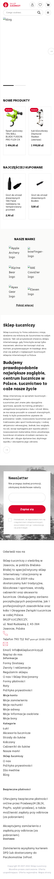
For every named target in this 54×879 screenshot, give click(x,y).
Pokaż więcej (24, 305)
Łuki (6, 728)
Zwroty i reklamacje (17, 667)
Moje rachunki (13, 705)
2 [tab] (20, 85)
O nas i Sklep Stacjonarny (20, 677)
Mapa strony (44, 872)
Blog (6, 774)
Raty (6, 686)
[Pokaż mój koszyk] (48, 5)
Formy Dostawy (13, 663)
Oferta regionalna (28, 872)
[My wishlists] (40, 5)
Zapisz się (27, 509)
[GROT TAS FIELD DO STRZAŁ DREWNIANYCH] (14, 183)
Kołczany (9, 742)
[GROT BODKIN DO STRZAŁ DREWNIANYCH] (40, 183)
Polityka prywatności (17, 690)
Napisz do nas (12, 654)
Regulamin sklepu (15, 672)
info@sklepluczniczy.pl (27, 650)
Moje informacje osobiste (21, 714)
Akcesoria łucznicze (16, 733)
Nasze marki (11, 751)
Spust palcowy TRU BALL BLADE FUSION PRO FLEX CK (14, 135)
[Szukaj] (39, 12)
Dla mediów (11, 770)
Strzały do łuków (14, 737)
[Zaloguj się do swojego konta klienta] (32, 5)
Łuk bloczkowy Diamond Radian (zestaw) (39, 135)
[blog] (27, 51)
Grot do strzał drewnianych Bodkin (39, 198)
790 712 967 (21, 639)
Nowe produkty (16, 100)
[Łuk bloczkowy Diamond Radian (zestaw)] (40, 118)
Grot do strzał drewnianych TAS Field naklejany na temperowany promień (14, 202)
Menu (48, 13)
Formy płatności (14, 681)
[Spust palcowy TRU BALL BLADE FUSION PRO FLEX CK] (14, 118)
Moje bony (10, 718)
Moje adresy (11, 709)
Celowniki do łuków (16, 746)
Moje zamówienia (15, 700)
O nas (7, 761)
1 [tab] (8, 85)
